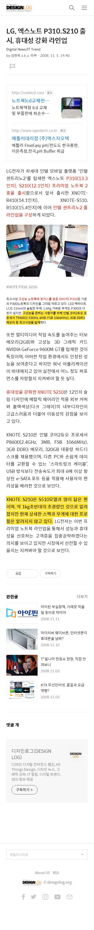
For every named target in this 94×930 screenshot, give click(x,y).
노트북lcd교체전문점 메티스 (30, 100)
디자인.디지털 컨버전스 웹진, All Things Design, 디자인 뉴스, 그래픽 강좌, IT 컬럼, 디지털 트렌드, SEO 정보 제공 (36, 771)
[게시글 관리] (32, 573)
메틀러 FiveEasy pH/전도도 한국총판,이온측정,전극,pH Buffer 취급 (45, 148)
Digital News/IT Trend (23, 49)
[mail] (69, 897)
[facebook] (23, 897)
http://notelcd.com (28, 92)
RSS (56, 872)
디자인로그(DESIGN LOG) (31, 754)
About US (42, 872)
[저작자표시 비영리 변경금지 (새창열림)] (68, 573)
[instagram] (45, 897)
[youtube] (57, 897)
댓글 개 (12, 725)
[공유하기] (26, 573)
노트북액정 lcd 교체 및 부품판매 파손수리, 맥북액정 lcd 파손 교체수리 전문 (31, 110)
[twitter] (34, 897)
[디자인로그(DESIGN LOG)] (19, 8)
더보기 (82, 596)
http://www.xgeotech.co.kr (34, 130)
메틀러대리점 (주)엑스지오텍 (40, 138)
